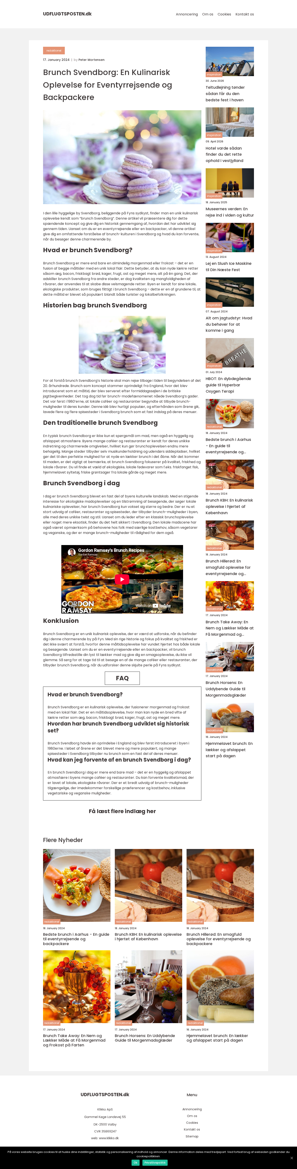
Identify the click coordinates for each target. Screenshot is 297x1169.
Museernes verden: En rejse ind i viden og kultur (230, 212)
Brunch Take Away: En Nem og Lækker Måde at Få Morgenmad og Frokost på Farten (230, 628)
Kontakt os (244, 14)
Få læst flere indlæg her (122, 811)
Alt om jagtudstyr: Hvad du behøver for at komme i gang (229, 324)
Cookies (224, 14)
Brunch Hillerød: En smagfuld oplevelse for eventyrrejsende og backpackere (228, 567)
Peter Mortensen (91, 59)
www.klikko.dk (109, 1138)
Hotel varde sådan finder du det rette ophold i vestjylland (224, 154)
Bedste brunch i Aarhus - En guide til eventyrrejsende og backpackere (228, 446)
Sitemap (192, 1136)
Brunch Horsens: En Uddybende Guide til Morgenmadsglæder (226, 689)
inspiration (214, 74)
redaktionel (54, 50)
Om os (207, 14)
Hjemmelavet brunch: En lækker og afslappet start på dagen (229, 750)
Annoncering (187, 14)
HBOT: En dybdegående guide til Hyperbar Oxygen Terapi (228, 385)
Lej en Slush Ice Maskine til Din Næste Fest (229, 266)
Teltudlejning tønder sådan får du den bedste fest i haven (225, 94)
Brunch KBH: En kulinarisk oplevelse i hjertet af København (229, 507)
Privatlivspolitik (155, 1162)
